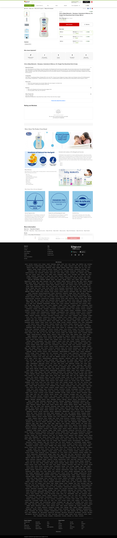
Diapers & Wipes (39, 528)
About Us (26, 247)
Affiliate (25, 255)
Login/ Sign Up (86, 2)
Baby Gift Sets (49, 230)
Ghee (48, 522)
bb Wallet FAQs (50, 251)
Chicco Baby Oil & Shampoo (34, 234)
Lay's (82, 528)
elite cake (72, 523)
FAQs (49, 247)
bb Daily (25, 258)
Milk (25, 523)
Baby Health (56, 230)
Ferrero (71, 528)
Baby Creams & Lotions (40, 230)
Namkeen (37, 525)
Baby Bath (26, 230)
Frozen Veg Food (27, 528)
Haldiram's (60, 528)
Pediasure (83, 523)
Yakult (82, 525)
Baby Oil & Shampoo (71, 230)
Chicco (60, 11)
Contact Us (50, 249)
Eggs (48, 525)
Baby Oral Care (80, 230)
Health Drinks (38, 523)
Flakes (48, 523)
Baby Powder (87, 230)
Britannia (60, 526)
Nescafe (71, 522)
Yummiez (60, 525)
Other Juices (38, 526)
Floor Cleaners (27, 526)
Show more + (58, 531)
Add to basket (69, 24)
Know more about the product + (58, 100)
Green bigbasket (27, 251)
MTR (82, 522)
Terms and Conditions (28, 256)
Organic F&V (26, 525)
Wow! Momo (72, 526)
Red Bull (60, 523)
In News (25, 249)
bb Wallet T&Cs (50, 253)
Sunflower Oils (27, 522)
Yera (71, 525)
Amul (59, 522)
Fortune (82, 526)
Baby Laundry (63, 230)
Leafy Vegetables (50, 526)
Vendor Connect (51, 255)
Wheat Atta (38, 522)
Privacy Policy (26, 253)
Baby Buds (32, 230)
